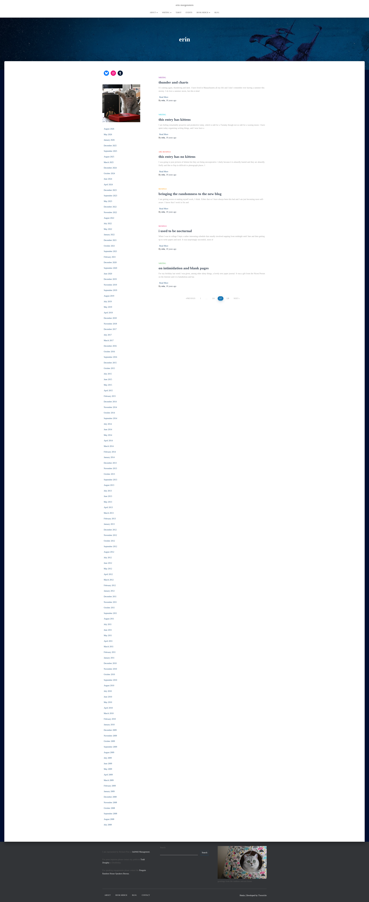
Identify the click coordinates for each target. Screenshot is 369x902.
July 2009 (108, 758)
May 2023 (108, 201)
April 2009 (108, 775)
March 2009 (109, 780)
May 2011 (108, 635)
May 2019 (108, 307)
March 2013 (109, 513)
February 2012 (110, 585)
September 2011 (110, 613)
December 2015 (110, 363)
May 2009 (108, 769)
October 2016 (109, 352)
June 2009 (108, 764)
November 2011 (110, 602)
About (153, 13)
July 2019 (108, 301)
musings (167, 152)
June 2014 (108, 429)
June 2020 (108, 274)
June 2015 (108, 379)
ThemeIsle (262, 895)
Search (162, 847)
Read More (163, 97)
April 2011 (108, 641)
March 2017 (109, 340)
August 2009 (109, 752)
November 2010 (110, 669)
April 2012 (108, 574)
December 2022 (110, 207)
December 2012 (110, 530)
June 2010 (108, 697)
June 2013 (108, 496)
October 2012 (109, 541)
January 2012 (109, 591)
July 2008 (108, 825)
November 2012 (110, 535)
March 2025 (109, 162)
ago (171, 100)
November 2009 (110, 736)
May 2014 (108, 435)
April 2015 (108, 390)
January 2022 (109, 235)
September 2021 (110, 251)
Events (189, 13)
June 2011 (108, 630)
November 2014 (110, 407)
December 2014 (110, 402)
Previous (191, 298)
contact (146, 895)
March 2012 (109, 580)
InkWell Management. (141, 852)
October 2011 (109, 608)
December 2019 (110, 279)
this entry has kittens (175, 119)
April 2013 (108, 507)
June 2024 (108, 179)
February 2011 (110, 652)
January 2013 (109, 524)
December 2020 (110, 262)
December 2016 (110, 346)
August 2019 (109, 296)
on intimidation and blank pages (184, 268)
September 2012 (110, 546)
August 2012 (109, 552)
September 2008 (110, 814)
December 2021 (110, 240)
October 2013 (109, 474)
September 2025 (110, 151)
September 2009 (110, 747)
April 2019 (108, 313)
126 (213, 298)
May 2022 (108, 229)
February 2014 (110, 452)
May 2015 (108, 385)
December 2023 (110, 190)
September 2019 (110, 290)
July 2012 (108, 558)
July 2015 (108, 374)
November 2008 (110, 802)
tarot (178, 13)
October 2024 (109, 173)
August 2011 (109, 619)
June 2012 (108, 563)
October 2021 (109, 246)
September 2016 (110, 357)
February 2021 (110, 257)
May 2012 (108, 569)
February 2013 (110, 519)
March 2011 (108, 647)
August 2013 (109, 485)
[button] (157, 13)
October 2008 (109, 808)
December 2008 (110, 797)
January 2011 (109, 658)
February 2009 (110, 786)
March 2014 (109, 446)
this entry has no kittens (177, 157)
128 (227, 298)
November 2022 (110, 212)
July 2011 (108, 624)
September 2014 (110, 418)
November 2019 (110, 285)
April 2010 (108, 708)
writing (166, 13)
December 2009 (110, 730)
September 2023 (110, 196)
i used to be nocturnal (175, 231)
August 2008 (109, 819)
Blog (216, 13)
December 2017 (110, 329)
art (160, 152)
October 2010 (109, 674)
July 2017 (108, 335)
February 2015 (110, 396)
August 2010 (109, 685)
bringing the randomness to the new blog (190, 194)
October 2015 (109, 368)
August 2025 (109, 157)
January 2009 (109, 791)
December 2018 (110, 318)
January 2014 (109, 457)
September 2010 (110, 680)
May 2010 (108, 702)
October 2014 (109, 413)
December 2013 (110, 463)
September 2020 (110, 268)
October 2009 (109, 741)
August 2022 (109, 218)
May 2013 (108, 502)
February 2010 (110, 719)
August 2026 (109, 129)
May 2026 (108, 134)
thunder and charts (173, 82)
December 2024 (110, 168)
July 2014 (108, 424)
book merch (203, 13)
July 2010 (108, 691)
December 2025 (110, 146)
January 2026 (109, 140)
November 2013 (110, 468)
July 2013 (108, 491)
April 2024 (108, 184)
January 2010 (109, 725)
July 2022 (108, 223)
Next (236, 298)
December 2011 (110, 596)
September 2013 (110, 480)
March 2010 (109, 713)
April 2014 (108, 441)
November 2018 (110, 324)
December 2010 (110, 663)
